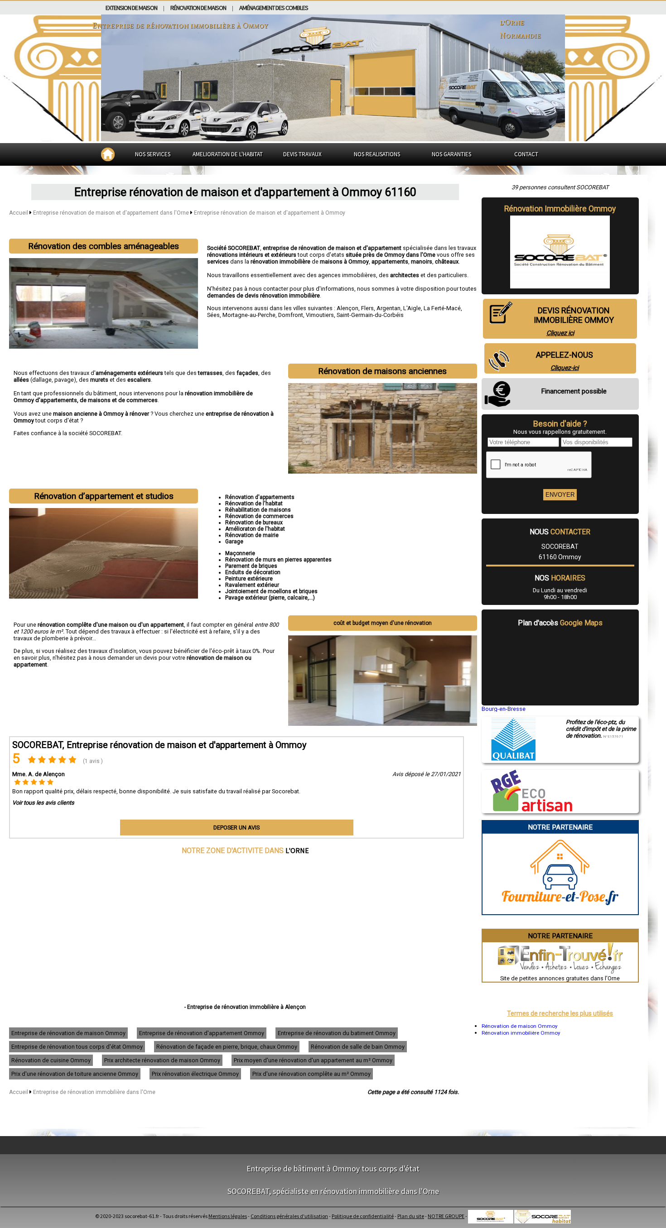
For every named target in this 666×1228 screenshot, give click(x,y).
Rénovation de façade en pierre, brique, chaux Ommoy (226, 1046)
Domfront (290, 315)
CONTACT (526, 154)
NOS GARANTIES (451, 154)
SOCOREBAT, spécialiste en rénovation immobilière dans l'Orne (333, 1191)
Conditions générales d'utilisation (289, 1216)
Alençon (347, 308)
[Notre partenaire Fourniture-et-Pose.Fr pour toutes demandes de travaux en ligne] (560, 910)
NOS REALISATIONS (377, 154)
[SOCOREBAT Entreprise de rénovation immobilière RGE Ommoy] (527, 809)
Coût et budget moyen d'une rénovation (382, 623)
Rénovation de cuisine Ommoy (51, 1060)
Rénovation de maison (198, 8)
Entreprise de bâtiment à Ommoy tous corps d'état (333, 1168)
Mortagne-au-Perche (248, 315)
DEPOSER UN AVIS (236, 827)
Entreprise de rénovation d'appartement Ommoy (201, 1033)
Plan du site (410, 1216)
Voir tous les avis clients (43, 802)
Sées (213, 315)
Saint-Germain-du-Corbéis (370, 315)
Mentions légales (227, 1216)
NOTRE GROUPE (446, 1216)
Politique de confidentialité (363, 1216)
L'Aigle (412, 308)
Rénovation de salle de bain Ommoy (358, 1046)
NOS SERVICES (152, 154)
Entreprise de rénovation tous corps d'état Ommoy (77, 1046)
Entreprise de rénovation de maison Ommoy (68, 1033)
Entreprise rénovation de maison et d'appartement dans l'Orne (111, 213)
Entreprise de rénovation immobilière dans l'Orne (94, 1092)
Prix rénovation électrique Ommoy (195, 1073)
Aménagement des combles (273, 8)
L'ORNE (297, 850)
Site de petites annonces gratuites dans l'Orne (560, 978)
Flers (367, 308)
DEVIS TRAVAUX (302, 154)
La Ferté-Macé (442, 308)
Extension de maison (131, 8)
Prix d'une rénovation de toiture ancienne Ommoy (74, 1073)
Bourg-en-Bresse (504, 708)
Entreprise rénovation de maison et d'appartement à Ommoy (269, 213)
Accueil (18, 213)
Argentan (388, 308)
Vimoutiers (320, 315)
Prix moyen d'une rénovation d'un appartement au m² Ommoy (313, 1060)
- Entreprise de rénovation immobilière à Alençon (245, 1007)
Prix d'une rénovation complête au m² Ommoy (311, 1073)
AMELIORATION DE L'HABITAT (228, 154)
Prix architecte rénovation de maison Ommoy (162, 1060)
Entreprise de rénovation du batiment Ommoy (337, 1033)
